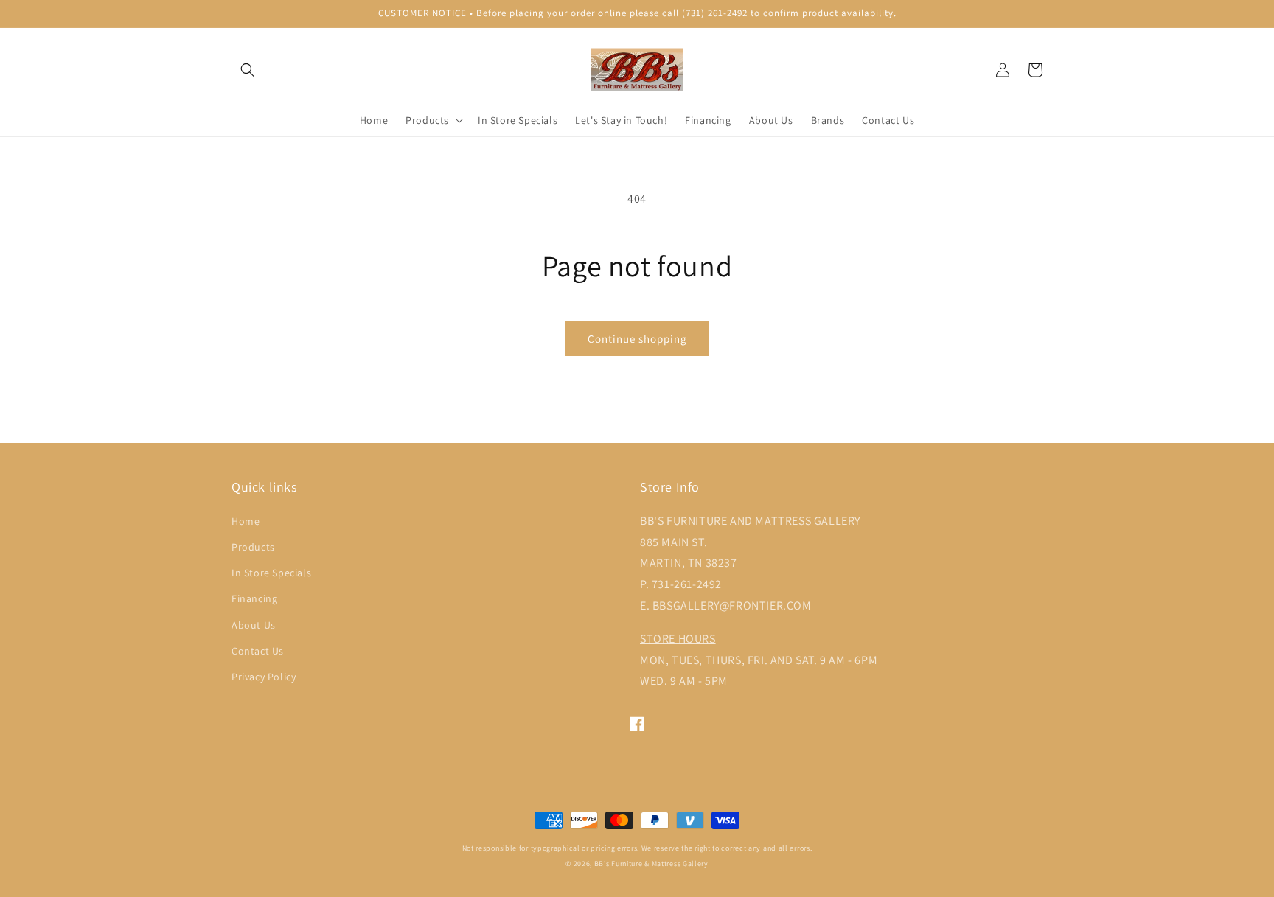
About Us (254, 625)
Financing (254, 598)
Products (253, 547)
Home (246, 521)
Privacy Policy (264, 676)
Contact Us (258, 650)
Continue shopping (637, 339)
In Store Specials (271, 572)
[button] (248, 70)
